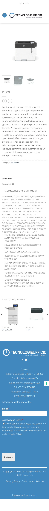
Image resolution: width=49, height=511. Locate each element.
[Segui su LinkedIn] (28, 4)
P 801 (28, 330)
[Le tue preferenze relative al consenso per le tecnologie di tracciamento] (46, 383)
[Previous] (6, 51)
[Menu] (4, 15)
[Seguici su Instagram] (26, 4)
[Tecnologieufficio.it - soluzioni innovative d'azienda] (25, 15)
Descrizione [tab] (7, 178)
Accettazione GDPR (12, 420)
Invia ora (8, 457)
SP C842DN (7, 330)
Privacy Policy (15, 434)
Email (5, 408)
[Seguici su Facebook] (23, 4)
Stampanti (15, 162)
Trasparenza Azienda (33, 481)
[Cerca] (20, 4)
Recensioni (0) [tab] (8, 184)
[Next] (42, 51)
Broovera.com (30, 495)
